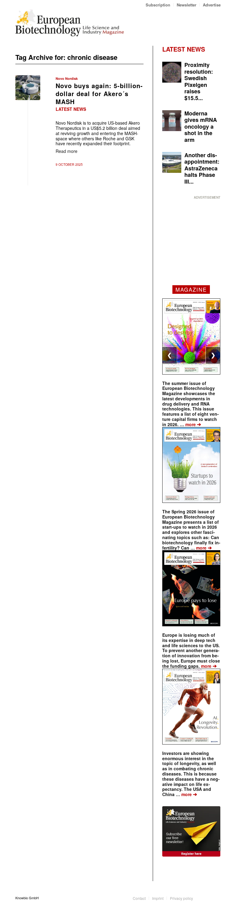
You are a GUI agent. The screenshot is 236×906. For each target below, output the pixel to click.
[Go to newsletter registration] (191, 831)
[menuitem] (158, 4)
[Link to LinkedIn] (206, 897)
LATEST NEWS (183, 49)
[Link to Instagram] (216, 897)
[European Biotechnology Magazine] (69, 23)
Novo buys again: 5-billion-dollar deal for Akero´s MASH (99, 93)
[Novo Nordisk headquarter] (27, 87)
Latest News (71, 109)
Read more (66, 151)
